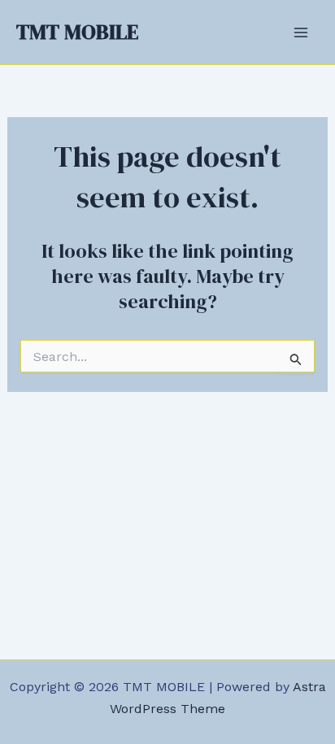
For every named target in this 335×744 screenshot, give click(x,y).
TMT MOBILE (77, 31)
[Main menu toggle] (301, 32)
